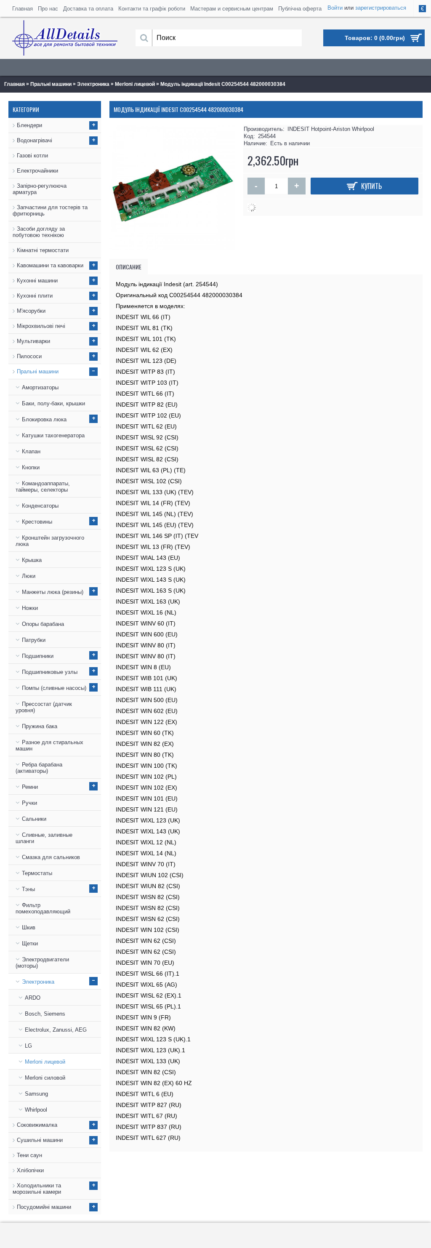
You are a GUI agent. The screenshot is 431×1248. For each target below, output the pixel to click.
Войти (335, 8)
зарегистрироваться (380, 8)
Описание (128, 266)
